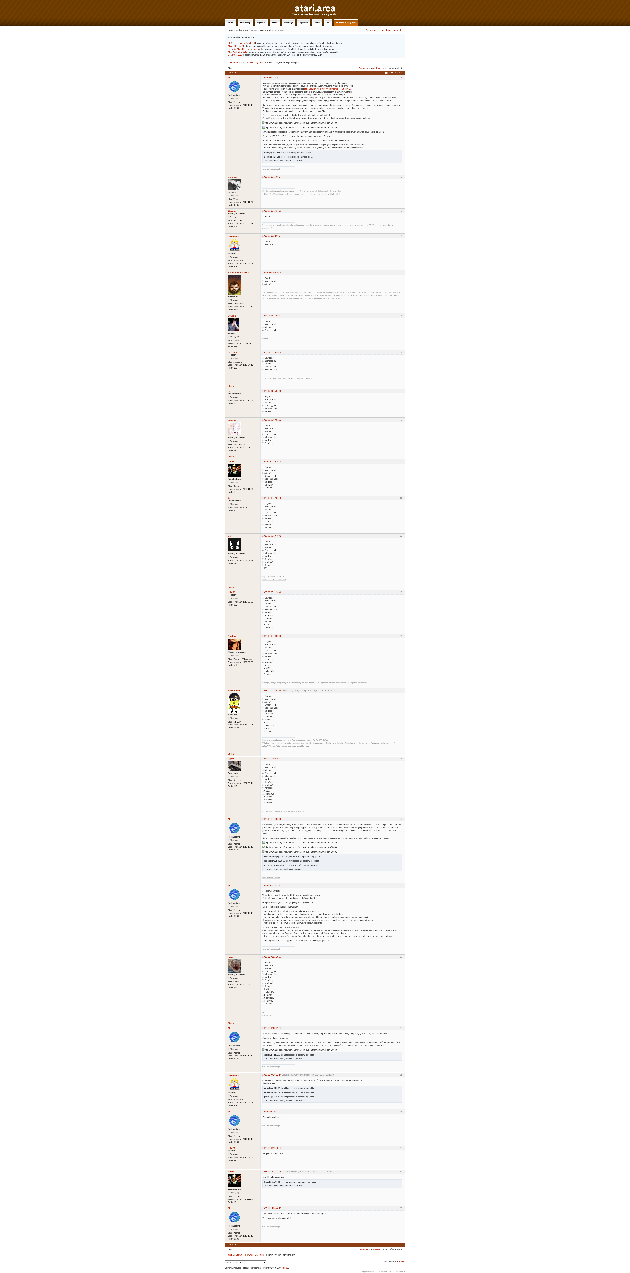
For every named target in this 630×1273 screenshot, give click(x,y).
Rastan (232, 636)
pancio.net (234, 690)
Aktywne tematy (373, 30)
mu (229, 391)
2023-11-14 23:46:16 (271, 1208)
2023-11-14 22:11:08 (271, 1171)
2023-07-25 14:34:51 (271, 77)
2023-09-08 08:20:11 (271, 759)
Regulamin (261, 23)
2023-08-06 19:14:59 (271, 461)
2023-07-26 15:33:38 (271, 352)
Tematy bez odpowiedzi (391, 30)
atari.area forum (235, 62)
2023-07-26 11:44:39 (271, 316)
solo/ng (232, 420)
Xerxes (231, 498)
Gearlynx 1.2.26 (235, 55)
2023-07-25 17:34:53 (271, 211)
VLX (230, 536)
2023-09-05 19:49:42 (271, 536)
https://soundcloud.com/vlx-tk (274, 579)
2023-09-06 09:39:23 (271, 636)
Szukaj (274, 23)
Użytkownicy (245, 23)
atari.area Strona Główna (346, 23)
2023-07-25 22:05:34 (271, 236)
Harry (231, 758)
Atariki (317, 23)
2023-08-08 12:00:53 (271, 498)
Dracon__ (233, 315)
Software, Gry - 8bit (254, 62)
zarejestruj (377, 68)
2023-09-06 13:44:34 (271, 690)
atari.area (315, 8)
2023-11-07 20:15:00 (271, 1111)
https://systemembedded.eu (273, 740)
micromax (233, 352)
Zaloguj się (363, 68)
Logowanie (304, 23)
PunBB (402, 1261)
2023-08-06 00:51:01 (271, 420)
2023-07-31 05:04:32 (271, 391)
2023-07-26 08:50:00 (271, 272)
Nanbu (231, 461)
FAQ (328, 23)
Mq (229, 77)
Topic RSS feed (395, 73)
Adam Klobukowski (239, 272)
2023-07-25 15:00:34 (271, 177)
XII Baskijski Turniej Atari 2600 (241, 43)
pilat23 (231, 592)
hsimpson (233, 236)
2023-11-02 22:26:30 (271, 957)
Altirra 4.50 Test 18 (236, 46)
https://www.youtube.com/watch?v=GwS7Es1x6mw (308, 740)
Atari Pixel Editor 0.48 (237, 52)
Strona (231, 386)
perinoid (232, 177)
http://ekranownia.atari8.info (273, 577)
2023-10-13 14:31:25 (271, 885)
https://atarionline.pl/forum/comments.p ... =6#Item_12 (328, 89)
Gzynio (232, 211)
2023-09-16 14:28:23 (271, 819)
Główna (230, 23)
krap (230, 957)
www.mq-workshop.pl (271, 169)
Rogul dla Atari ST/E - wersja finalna (244, 49)
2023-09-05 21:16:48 (271, 592)
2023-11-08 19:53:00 (271, 1148)
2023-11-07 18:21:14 (271, 1075)
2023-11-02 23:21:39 (271, 1028)
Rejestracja (288, 23)
